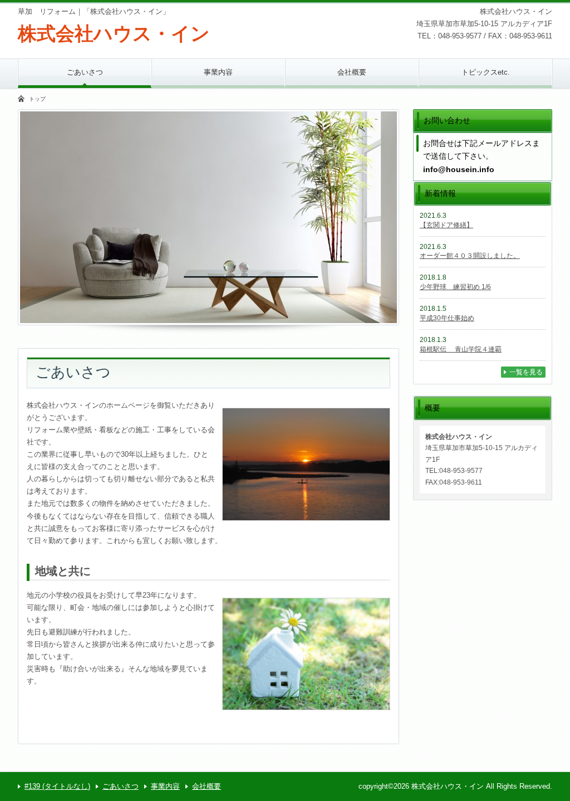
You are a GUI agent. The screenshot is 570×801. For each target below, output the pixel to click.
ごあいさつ (85, 72)
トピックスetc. (485, 72)
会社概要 (351, 72)
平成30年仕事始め (447, 318)
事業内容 (218, 72)
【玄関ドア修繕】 (446, 225)
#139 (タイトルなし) (57, 786)
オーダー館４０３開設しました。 (470, 256)
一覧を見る (526, 372)
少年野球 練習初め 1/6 (455, 287)
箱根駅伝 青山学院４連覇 (461, 349)
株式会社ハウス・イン (114, 33)
